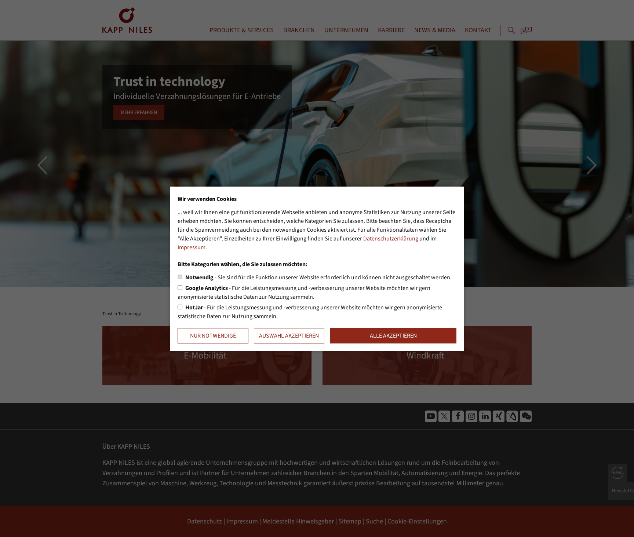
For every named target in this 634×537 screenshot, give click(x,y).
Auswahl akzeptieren (289, 336)
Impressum (191, 247)
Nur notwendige (213, 336)
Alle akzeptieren (393, 336)
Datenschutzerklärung (390, 239)
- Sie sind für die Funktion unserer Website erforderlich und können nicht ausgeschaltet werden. (318, 277)
